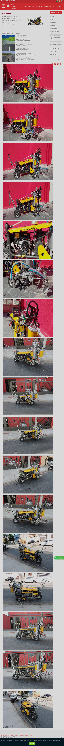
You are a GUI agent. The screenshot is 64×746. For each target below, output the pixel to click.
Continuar (32, 743)
